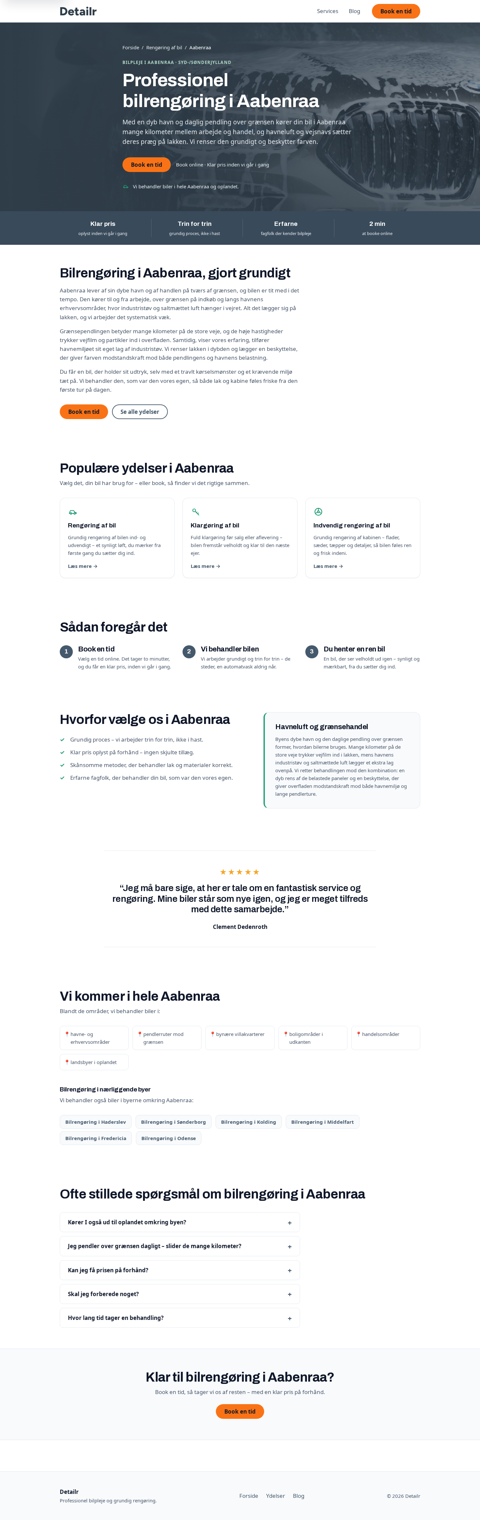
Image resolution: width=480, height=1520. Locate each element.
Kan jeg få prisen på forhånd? (108, 1270)
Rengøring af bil (164, 47)
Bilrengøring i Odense (168, 1138)
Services (327, 11)
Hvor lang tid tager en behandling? (116, 1318)
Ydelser (275, 1495)
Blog (354, 11)
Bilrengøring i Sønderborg (173, 1122)
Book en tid (396, 11)
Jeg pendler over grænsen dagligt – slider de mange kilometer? (154, 1246)
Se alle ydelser (139, 411)
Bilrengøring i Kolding (248, 1122)
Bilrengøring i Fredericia (95, 1138)
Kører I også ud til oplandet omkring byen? (127, 1222)
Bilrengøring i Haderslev (95, 1122)
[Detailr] (78, 11)
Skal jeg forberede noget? (103, 1294)
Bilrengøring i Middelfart (322, 1122)
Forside (130, 47)
